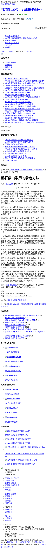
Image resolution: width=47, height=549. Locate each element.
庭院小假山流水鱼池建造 (15, 322)
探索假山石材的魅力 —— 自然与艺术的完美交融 (24, 332)
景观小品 (8, 503)
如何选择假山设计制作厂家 (15, 153)
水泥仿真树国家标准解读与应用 (17, 95)
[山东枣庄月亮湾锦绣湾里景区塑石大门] (21, 460)
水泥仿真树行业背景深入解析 (16, 99)
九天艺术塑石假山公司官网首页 (21, 170)
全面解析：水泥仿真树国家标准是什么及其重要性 (24, 88)
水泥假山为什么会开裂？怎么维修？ (19, 140)
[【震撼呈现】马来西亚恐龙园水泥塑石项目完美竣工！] (25, 450)
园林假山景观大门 (12, 412)
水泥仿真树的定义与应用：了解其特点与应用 (22, 97)
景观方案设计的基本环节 (15, 327)
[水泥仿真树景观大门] (12, 399)
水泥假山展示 (10, 38)
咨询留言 (8, 69)
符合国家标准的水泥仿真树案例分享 (19, 85)
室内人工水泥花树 (12, 394)
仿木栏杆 (33, 38)
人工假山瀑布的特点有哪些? (16, 156)
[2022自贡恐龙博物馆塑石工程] (17, 431)
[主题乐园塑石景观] (11, 348)
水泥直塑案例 (10, 62)
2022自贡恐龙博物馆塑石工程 (16, 435)
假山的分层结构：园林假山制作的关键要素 (21, 120)
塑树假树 (26, 38)
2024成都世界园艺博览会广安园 (17, 443)
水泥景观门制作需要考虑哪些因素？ (19, 142)
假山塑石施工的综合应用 (16, 300)
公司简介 (8, 518)
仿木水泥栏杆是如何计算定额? (17, 336)
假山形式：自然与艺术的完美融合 (18, 102)
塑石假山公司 (12, 542)
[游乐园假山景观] (11, 375)
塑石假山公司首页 (12, 36)
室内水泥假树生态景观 (14, 361)
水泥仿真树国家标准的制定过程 (17, 92)
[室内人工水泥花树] (11, 389)
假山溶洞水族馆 (11, 422)
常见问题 (8, 67)
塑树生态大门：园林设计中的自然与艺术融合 (22, 109)
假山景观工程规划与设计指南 (16, 79)
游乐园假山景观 (11, 380)
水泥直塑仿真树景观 (13, 371)
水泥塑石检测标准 (12, 160)
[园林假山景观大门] (11, 408)
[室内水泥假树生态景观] (13, 357)
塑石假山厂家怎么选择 (14, 144)
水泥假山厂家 (24, 542)
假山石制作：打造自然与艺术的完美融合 (21, 106)
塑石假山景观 (11, 285)
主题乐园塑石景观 (12, 352)
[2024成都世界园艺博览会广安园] (18, 439)
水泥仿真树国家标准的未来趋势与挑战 (20, 90)
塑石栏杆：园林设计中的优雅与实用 (19, 111)
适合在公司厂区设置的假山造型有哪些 (20, 158)
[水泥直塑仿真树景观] (12, 366)
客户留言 (11, 4)
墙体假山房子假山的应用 (15, 338)
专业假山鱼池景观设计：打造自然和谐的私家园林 (24, 81)
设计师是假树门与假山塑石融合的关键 (20, 320)
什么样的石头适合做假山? (15, 325)
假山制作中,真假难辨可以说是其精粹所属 (21, 315)
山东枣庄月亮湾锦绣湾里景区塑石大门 (20, 464)
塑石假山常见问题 (12, 43)
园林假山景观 (10, 494)
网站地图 (4, 4)
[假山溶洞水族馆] (11, 417)
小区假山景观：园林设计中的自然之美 (20, 113)
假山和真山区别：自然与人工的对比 (19, 104)
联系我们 (8, 47)
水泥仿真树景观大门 (13, 403)
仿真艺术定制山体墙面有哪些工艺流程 (20, 147)
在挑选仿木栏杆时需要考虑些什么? (18, 151)
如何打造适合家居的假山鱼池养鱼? (19, 329)
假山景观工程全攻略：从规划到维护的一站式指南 (24, 83)
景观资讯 (8, 65)
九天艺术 (9, 184)
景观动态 (39, 170)
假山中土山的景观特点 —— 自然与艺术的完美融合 (25, 122)
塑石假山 (19, 38)
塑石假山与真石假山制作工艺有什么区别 (21, 149)
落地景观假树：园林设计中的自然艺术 (20, 116)
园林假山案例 (10, 40)
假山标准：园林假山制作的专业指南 (19, 118)
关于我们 (8, 45)
